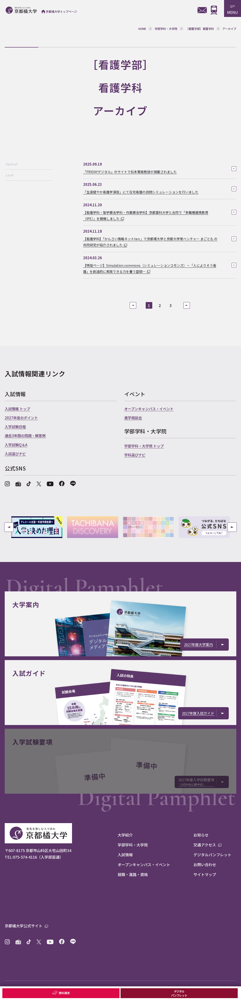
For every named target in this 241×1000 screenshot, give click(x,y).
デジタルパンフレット (179, 993)
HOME (142, 29)
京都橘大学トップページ (61, 11)
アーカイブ (229, 29)
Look (10, 175)
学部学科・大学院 (166, 29)
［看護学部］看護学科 (200, 29)
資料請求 (64, 993)
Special (11, 164)
